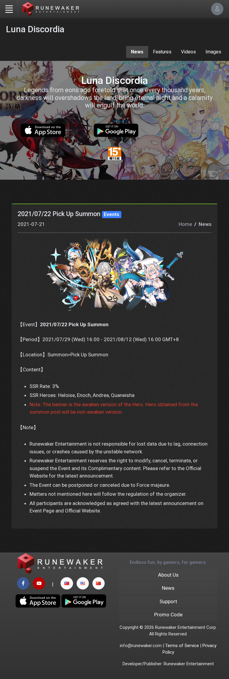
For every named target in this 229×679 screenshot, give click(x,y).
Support (168, 601)
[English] (83, 583)
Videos (188, 52)
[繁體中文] (67, 583)
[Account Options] (217, 9)
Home (185, 224)
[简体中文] (98, 583)
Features (162, 52)
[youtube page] (39, 583)
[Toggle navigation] (9, 9)
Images (213, 52)
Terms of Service (182, 645)
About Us (168, 575)
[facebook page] (23, 583)
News (137, 52)
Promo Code (168, 615)
